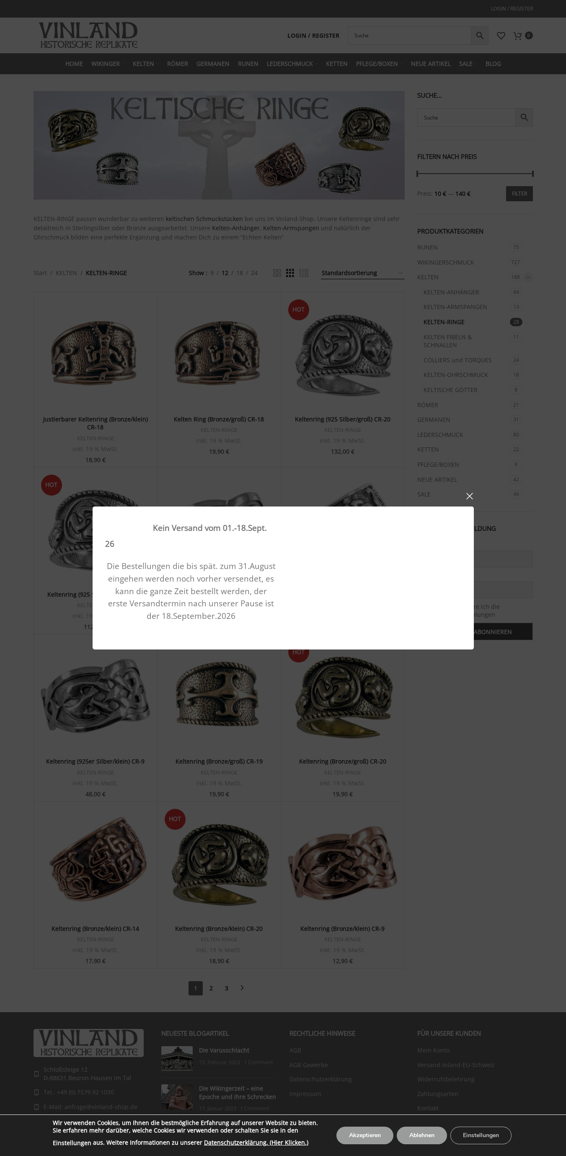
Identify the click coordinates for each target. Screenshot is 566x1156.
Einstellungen (72, 1143)
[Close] (469, 496)
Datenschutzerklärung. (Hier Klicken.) (256, 1142)
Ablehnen (421, 1135)
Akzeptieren (365, 1135)
